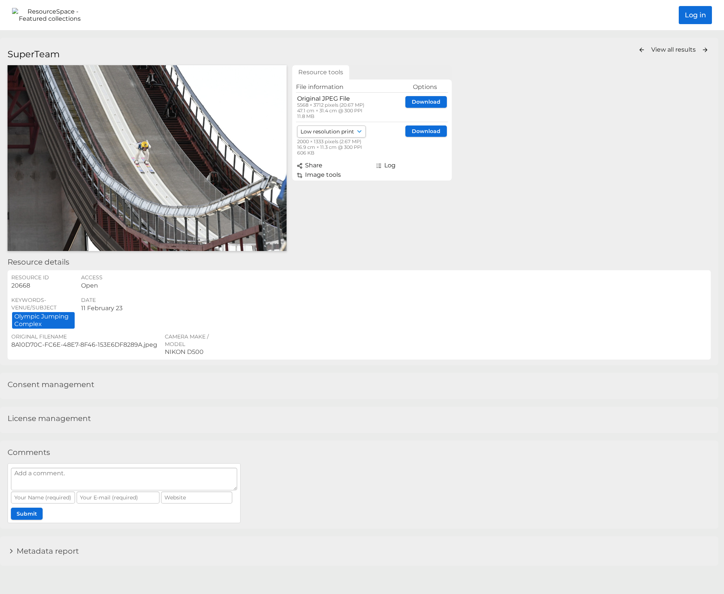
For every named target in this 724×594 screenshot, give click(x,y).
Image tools (322, 174)
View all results (674, 49)
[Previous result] (641, 50)
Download (426, 101)
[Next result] (705, 50)
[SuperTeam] (147, 158)
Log (389, 165)
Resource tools (320, 72)
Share (313, 165)
